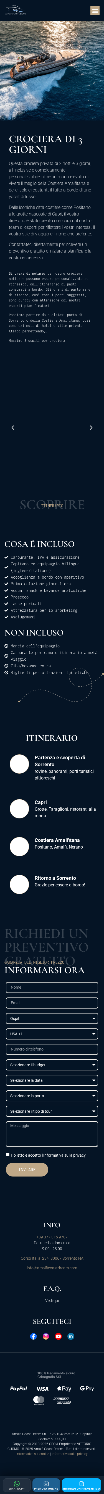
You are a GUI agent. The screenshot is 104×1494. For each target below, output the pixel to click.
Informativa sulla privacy (70, 1454)
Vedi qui (52, 1300)
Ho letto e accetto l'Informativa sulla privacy (48, 1155)
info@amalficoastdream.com (52, 1268)
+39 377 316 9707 (52, 1237)
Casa (68, 51)
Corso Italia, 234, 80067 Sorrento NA (52, 1258)
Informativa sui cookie (32, 1454)
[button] (95, 10)
